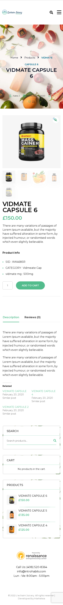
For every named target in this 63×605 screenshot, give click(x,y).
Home (14, 57)
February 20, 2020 (36, 95)
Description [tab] (11, 317)
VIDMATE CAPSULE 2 (16, 406)
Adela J (16, 95)
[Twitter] (23, 585)
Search (54, 441)
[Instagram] (39, 585)
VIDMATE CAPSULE (15, 391)
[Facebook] (15, 585)
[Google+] (31, 585)
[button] (56, 120)
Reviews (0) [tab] (32, 317)
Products (29, 57)
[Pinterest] (47, 585)
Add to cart (30, 285)
